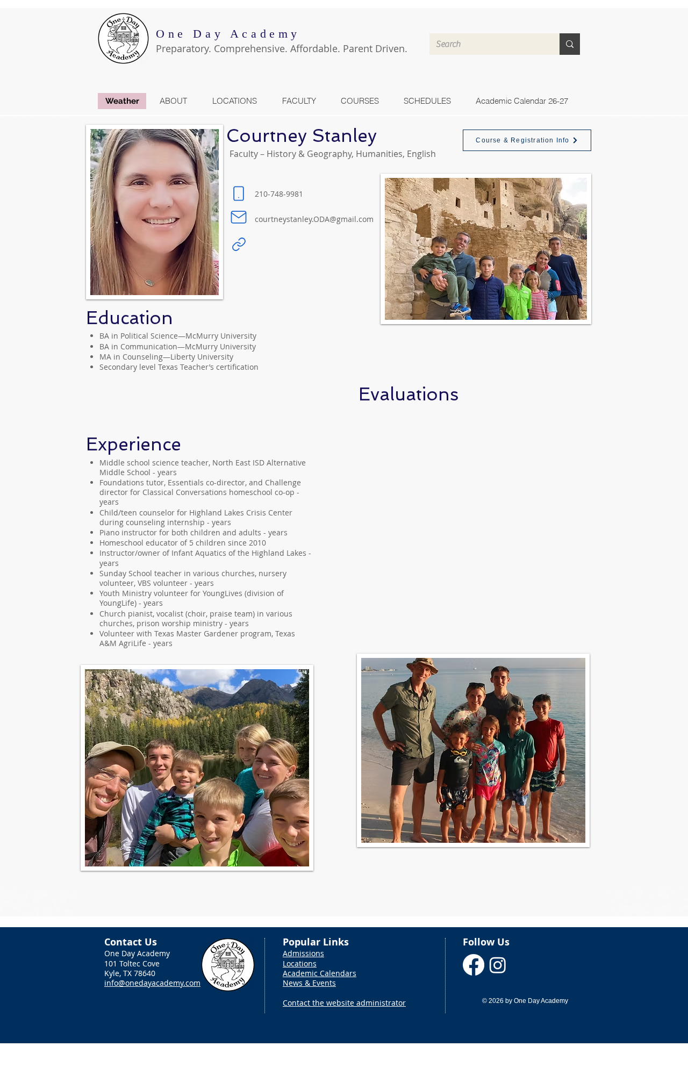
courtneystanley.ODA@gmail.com (314, 219)
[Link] (238, 244)
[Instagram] (497, 965)
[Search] (570, 44)
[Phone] (239, 193)
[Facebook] (473, 965)
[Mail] (238, 217)
